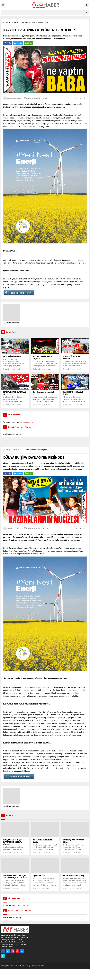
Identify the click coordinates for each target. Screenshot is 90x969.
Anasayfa (8, 22)
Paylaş (9, 43)
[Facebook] (3, 951)
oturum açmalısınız (26, 422)
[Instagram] (12, 951)
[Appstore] (22, 951)
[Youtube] (17, 951)
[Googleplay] (3, 956)
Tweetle (19, 43)
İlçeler (16, 22)
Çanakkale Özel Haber (14, 98)
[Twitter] (8, 951)
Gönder (29, 43)
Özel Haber (17, 450)
